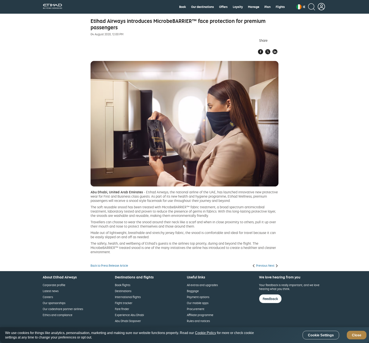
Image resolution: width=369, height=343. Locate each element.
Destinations (123, 291)
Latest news (51, 291)
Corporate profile (54, 285)
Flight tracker (123, 303)
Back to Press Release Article (109, 266)
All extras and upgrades (202, 285)
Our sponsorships (54, 303)
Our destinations (202, 7)
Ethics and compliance (57, 315)
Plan (267, 7)
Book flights (122, 285)
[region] (184, 335)
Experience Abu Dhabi (129, 315)
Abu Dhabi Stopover (128, 321)
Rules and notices (198, 321)
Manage (253, 7)
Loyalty (238, 7)
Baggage (193, 291)
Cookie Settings (321, 335)
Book (182, 7)
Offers (223, 7)
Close (356, 335)
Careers (48, 297)
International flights (128, 297)
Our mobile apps (197, 303)
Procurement (195, 309)
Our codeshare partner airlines (63, 309)
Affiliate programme (200, 315)
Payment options (198, 297)
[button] (300, 6)
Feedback (270, 298)
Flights (280, 7)
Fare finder (122, 309)
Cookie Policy (205, 333)
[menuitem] (182, 7)
